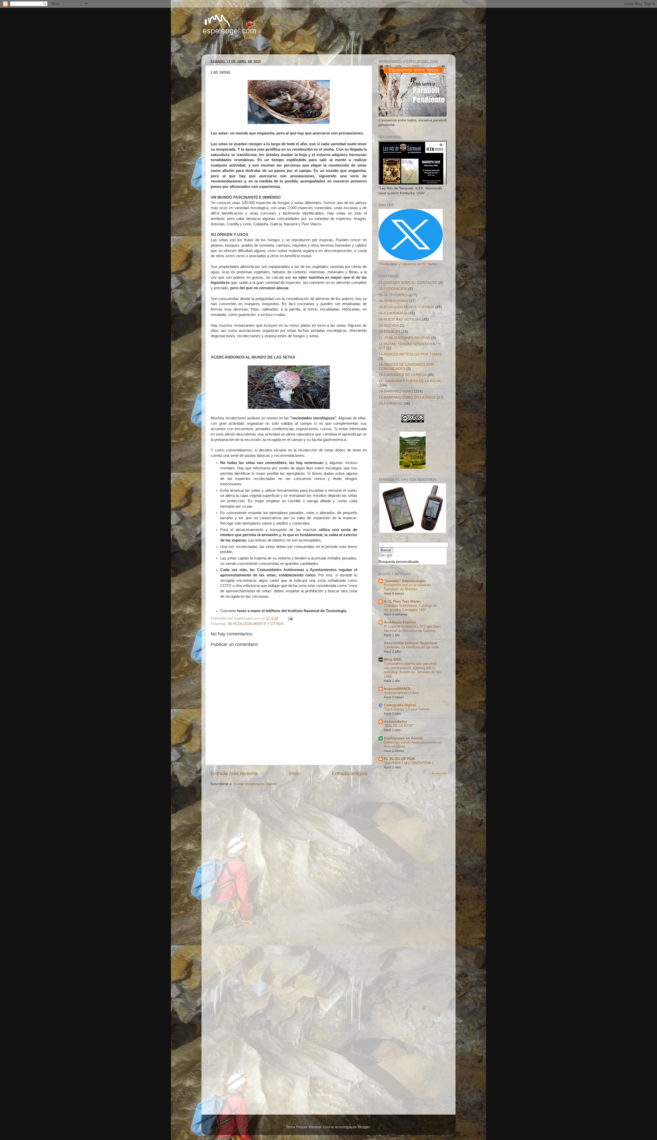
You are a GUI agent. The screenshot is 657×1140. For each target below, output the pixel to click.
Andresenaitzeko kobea (401, 693)
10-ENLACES (389, 332)
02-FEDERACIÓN (393, 289)
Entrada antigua (349, 773)
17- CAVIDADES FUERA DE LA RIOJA (409, 381)
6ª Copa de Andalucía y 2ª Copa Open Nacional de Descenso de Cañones (412, 628)
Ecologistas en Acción (403, 738)
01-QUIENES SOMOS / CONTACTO (408, 283)
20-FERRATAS (390, 403)
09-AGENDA (389, 325)
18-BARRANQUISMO (396, 391)
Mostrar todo (439, 773)
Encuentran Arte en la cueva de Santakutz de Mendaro (407, 587)
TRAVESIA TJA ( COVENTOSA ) (408, 763)
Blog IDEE (392, 659)
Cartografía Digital (400, 705)
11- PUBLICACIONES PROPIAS (404, 338)
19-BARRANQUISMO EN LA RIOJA (407, 397)
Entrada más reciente (234, 773)
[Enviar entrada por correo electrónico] (290, 618)
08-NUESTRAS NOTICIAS (400, 319)
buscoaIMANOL (397, 689)
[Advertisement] (267, 45)
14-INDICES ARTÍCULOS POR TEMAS (410, 354)
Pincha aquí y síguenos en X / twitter (408, 264)
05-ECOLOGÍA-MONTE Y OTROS (256, 624)
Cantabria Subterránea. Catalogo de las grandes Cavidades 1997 (410, 608)
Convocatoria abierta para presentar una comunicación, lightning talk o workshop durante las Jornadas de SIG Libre (413, 670)
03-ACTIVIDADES (393, 295)
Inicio (295, 773)
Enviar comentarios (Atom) (255, 784)
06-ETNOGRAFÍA (393, 313)
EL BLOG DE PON (399, 759)
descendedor (395, 721)
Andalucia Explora (400, 622)
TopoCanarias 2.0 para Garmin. (407, 709)
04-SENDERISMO (393, 301)
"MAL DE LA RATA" (398, 726)
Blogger (364, 1127)
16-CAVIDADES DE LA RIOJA (403, 375)
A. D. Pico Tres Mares (402, 601)
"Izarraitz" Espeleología (404, 581)
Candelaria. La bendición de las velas (411, 647)
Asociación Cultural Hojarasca (410, 643)
